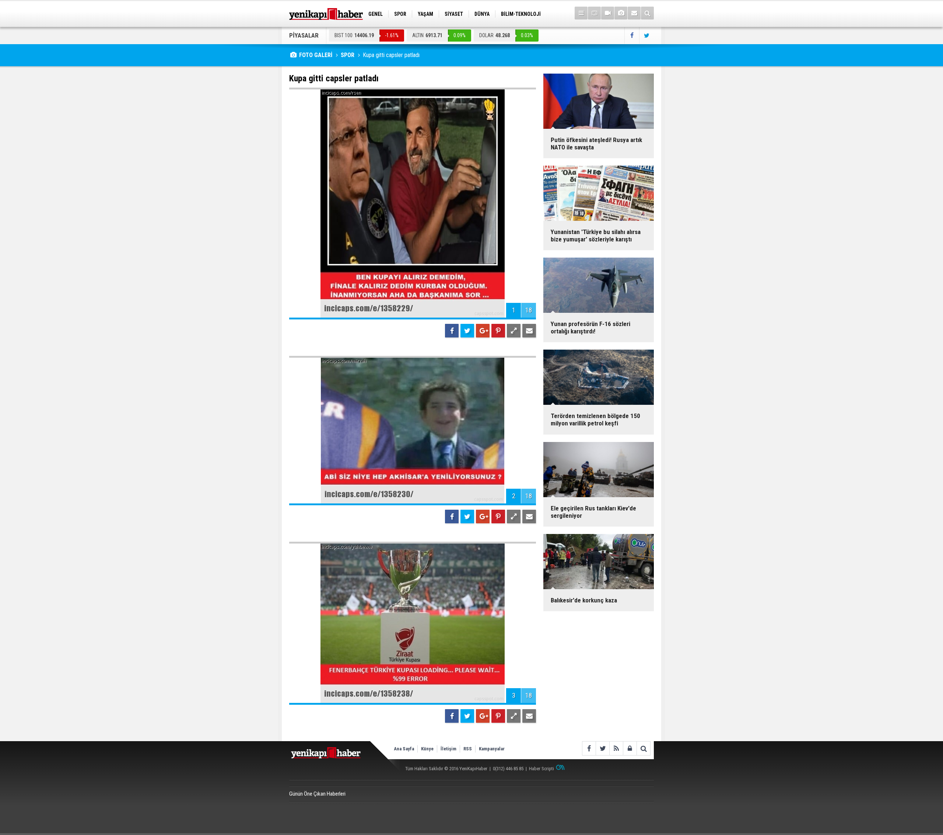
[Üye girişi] (630, 748)
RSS (467, 748)
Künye (427, 748)
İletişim (448, 748)
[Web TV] (607, 13)
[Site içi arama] (647, 13)
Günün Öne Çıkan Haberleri (317, 793)
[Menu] (581, 13)
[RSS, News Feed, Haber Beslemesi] (616, 748)
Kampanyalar (492, 748)
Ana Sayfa (404, 748)
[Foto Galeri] (620, 13)
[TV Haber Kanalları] (594, 13)
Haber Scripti (541, 768)
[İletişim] (634, 13)
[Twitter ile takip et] (646, 35)
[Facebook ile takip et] (631, 35)
